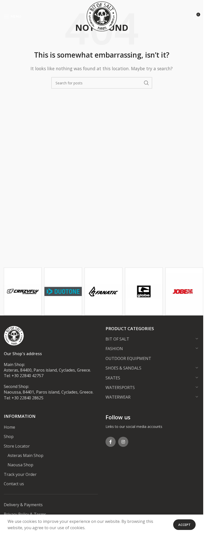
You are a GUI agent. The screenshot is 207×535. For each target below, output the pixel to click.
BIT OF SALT (117, 339)
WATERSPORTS (120, 387)
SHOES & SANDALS (123, 368)
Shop (9, 436)
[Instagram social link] (123, 442)
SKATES (113, 378)
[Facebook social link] (111, 442)
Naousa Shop (20, 465)
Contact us (14, 484)
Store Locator (17, 446)
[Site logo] (102, 16)
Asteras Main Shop (25, 455)
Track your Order (20, 474)
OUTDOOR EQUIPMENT (128, 358)
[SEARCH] (146, 83)
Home (9, 427)
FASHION (114, 348)
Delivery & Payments (23, 504)
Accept (184, 524)
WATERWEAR (118, 397)
